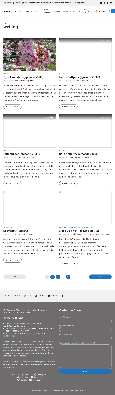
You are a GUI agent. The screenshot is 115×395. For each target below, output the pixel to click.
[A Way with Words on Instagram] (104, 3)
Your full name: (65, 317)
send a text (44, 328)
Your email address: (67, 326)
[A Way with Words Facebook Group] (107, 3)
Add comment (20, 80)
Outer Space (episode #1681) (21, 154)
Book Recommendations (70, 227)
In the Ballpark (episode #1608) (79, 77)
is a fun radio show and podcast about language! (58, 3)
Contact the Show (70, 310)
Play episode (13, 106)
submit (85, 371)
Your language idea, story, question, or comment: (78, 343)
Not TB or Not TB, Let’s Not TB (79, 230)
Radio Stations (47, 11)
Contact (66, 11)
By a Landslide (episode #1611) (23, 77)
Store (93, 11)
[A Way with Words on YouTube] (111, 3)
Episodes (26, 11)
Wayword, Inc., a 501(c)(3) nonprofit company (57, 390)
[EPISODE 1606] (85, 130)
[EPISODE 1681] (29, 130)
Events (57, 11)
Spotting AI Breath (15, 230)
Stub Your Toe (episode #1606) (78, 154)
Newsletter (77, 11)
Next (100, 277)
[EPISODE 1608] (85, 54)
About (17, 11)
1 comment (75, 80)
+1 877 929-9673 (10, 331)
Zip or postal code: (66, 334)
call (52, 328)
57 (68, 277)
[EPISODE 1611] (29, 54)
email (22, 324)
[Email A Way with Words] (101, 3)
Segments (7, 227)
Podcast (37, 11)
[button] (8, 11)
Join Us (85, 11)
